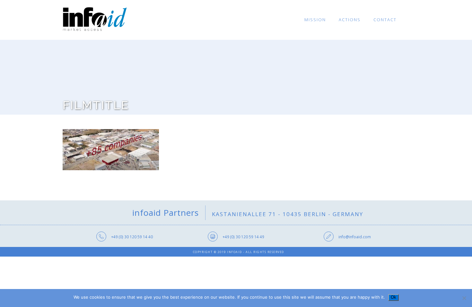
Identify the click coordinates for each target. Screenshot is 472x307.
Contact (385, 19)
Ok (393, 297)
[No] (464, 298)
